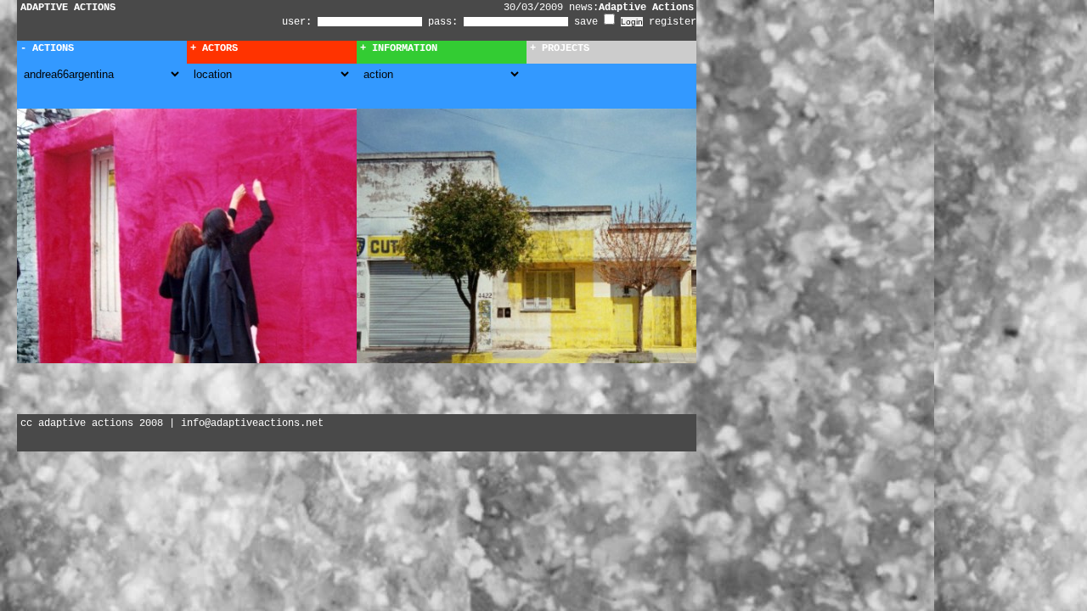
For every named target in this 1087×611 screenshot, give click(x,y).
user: (300, 22)
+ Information (398, 48)
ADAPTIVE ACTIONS (67, 8)
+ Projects (559, 48)
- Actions (47, 48)
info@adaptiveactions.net (252, 423)
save (589, 22)
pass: (443, 22)
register (672, 22)
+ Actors (214, 48)
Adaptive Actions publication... (670, 8)
